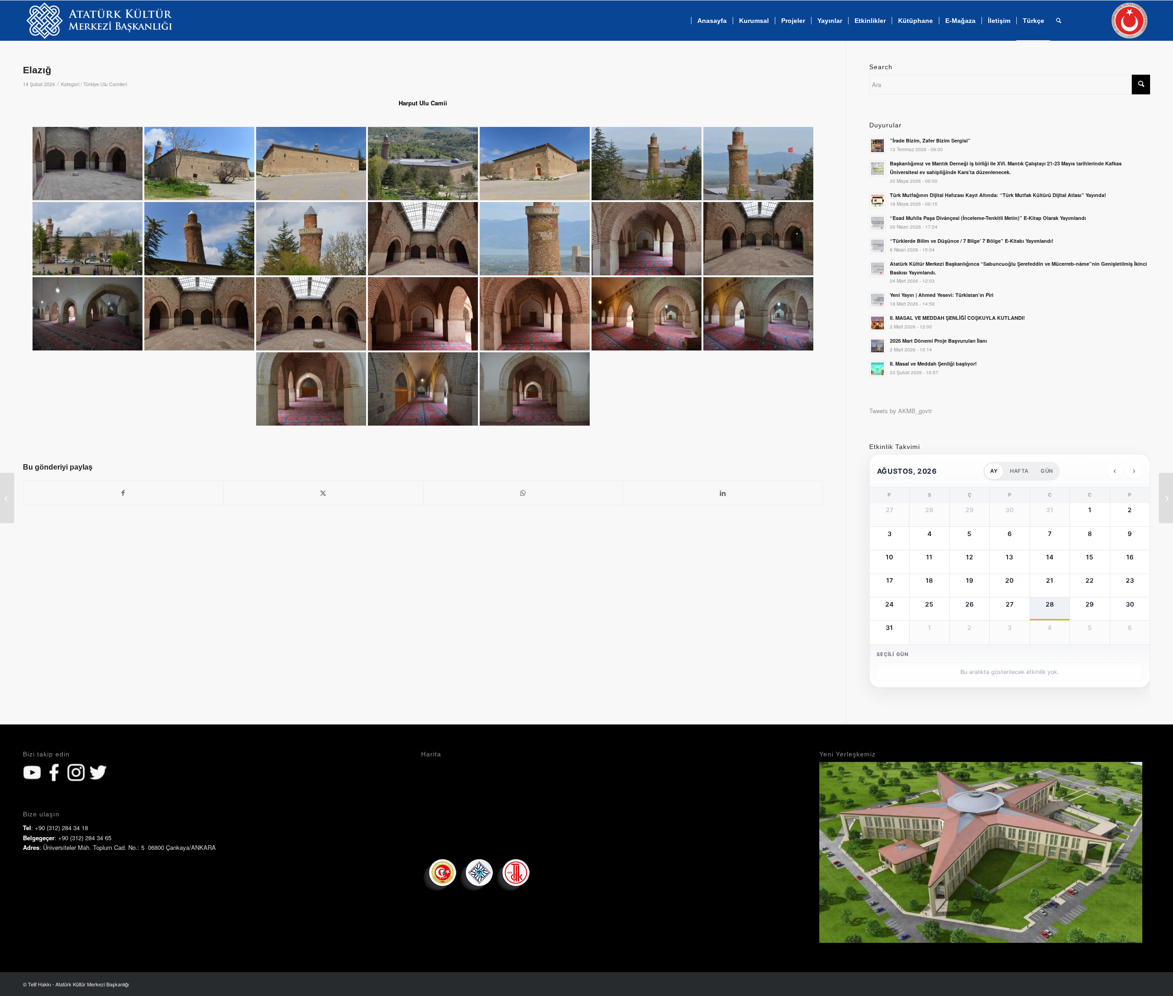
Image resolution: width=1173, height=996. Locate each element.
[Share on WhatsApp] (523, 493)
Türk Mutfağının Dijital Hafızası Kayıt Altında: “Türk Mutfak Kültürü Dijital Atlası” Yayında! (998, 195)
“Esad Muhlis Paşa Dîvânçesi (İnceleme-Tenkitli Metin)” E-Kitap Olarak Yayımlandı (988, 217)
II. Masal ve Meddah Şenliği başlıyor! (933, 363)
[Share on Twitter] (323, 493)
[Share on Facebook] (123, 493)
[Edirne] (7, 498)
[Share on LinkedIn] (722, 493)
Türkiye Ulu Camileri (105, 84)
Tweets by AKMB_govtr (900, 410)
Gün (1047, 471)
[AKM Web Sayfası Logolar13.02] (99, 20)
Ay (993, 471)
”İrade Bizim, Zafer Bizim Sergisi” (930, 140)
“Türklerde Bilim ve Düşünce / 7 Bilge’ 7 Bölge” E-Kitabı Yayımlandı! (971, 240)
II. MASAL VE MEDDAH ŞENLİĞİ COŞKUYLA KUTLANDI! (957, 317)
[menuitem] (712, 20)
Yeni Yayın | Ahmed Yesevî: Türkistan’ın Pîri (941, 294)
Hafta (1019, 471)
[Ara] (1058, 20)
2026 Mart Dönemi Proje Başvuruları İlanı (938, 340)
